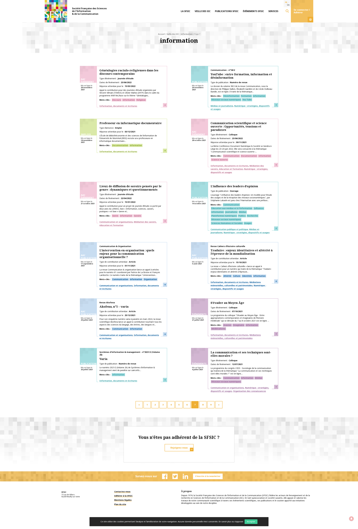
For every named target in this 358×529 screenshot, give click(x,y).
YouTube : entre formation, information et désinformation (241, 75)
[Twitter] (175, 476)
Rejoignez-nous (179, 447)
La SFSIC (185, 11)
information (187, 34)
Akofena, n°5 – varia (114, 306)
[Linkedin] (185, 476)
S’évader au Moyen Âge (227, 303)
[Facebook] (165, 476)
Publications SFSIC (226, 11)
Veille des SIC (202, 11)
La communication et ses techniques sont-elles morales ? (241, 354)
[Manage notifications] (351, 518)
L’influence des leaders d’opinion (234, 186)
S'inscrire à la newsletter (207, 476)
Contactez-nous (122, 491)
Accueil (161, 34)
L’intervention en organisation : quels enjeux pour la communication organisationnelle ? (126, 253)
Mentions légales (123, 500)
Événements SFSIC (253, 11)
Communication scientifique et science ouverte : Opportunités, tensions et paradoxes (239, 126)
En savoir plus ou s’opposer (231, 521)
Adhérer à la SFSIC (123, 495)
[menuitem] (185, 11)
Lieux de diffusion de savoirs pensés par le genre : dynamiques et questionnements (130, 187)
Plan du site (120, 504)
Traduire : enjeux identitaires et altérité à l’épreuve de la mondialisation (242, 252)
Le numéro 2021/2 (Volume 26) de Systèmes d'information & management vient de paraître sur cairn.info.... (127, 369)
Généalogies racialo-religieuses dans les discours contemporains (128, 72)
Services (273, 11)
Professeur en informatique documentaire (130, 123)
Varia (103, 359)
